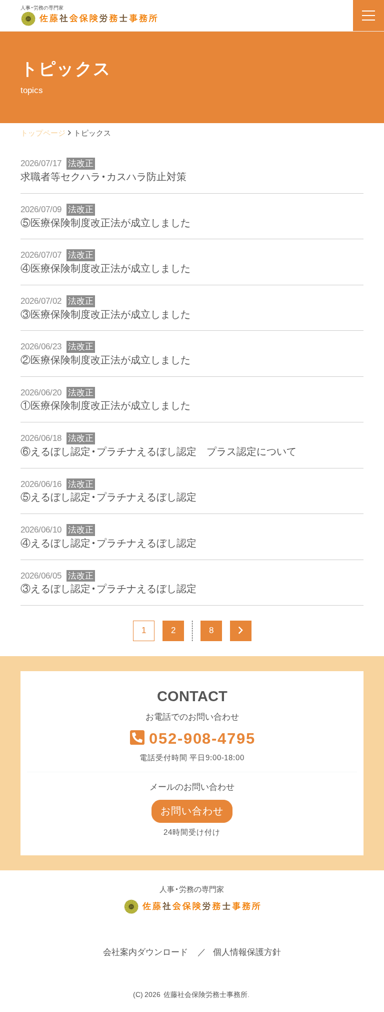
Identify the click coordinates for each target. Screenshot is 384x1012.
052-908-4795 (202, 738)
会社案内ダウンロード (145, 952)
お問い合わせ (192, 810)
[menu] (368, 15)
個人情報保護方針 (247, 952)
